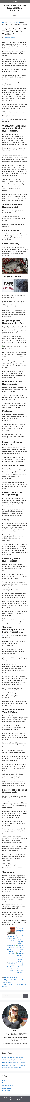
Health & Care (6, 1088)
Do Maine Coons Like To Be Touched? (10, 950)
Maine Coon (6, 1090)
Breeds (4, 1083)
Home (4, 22)
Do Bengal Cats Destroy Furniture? (13, 1057)
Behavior (5, 1080)
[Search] (25, 996)
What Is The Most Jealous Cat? (12, 1068)
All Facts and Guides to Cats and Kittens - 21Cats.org (15, 8)
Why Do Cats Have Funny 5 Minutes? (13, 1060)
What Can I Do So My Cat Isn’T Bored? (20, 958)
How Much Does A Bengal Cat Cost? (20, 940)
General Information (13, 22)
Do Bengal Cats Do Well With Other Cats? (11, 968)
